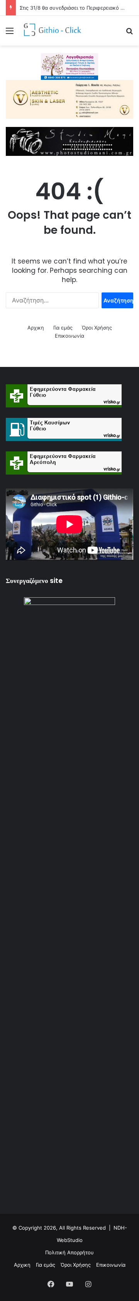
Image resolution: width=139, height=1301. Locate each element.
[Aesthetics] (69, 99)
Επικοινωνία (69, 336)
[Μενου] (10, 33)
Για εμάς (63, 327)
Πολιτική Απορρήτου (69, 1252)
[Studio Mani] (69, 141)
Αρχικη (35, 327)
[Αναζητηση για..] (129, 33)
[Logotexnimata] (69, 66)
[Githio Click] (50, 30)
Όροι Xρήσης (97, 327)
